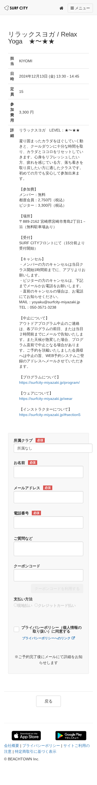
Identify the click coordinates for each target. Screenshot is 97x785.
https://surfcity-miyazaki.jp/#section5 (50, 414)
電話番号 (26, 513)
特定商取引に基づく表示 (35, 751)
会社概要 (11, 745)
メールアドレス (32, 488)
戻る (48, 701)
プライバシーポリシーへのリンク (46, 638)
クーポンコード (27, 566)
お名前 (25, 463)
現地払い (24, 605)
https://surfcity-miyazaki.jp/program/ (49, 382)
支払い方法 (23, 599)
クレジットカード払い (57, 605)
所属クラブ (28, 440)
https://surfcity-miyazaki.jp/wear (45, 398)
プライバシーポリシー (41, 745)
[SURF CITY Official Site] (16, 8)
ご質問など (23, 538)
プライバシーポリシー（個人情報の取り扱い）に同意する (51, 629)
